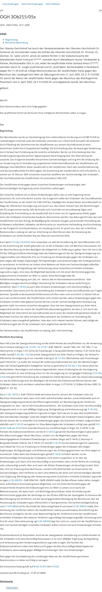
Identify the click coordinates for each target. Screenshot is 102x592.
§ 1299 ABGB (11, 506)
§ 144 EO (51, 431)
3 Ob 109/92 (12, 394)
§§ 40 (36, 566)
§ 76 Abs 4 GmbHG (21, 242)
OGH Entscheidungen (32, 4)
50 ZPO (43, 566)
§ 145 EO (22, 286)
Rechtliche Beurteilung (16, 42)
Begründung (11, 39)
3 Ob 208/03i (15, 480)
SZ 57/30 (42, 347)
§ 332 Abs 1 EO (22, 354)
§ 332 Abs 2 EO (73, 365)
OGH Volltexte (53, 4)
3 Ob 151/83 (30, 347)
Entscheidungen (11, 4)
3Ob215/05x (12, 588)
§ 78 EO (55, 566)
